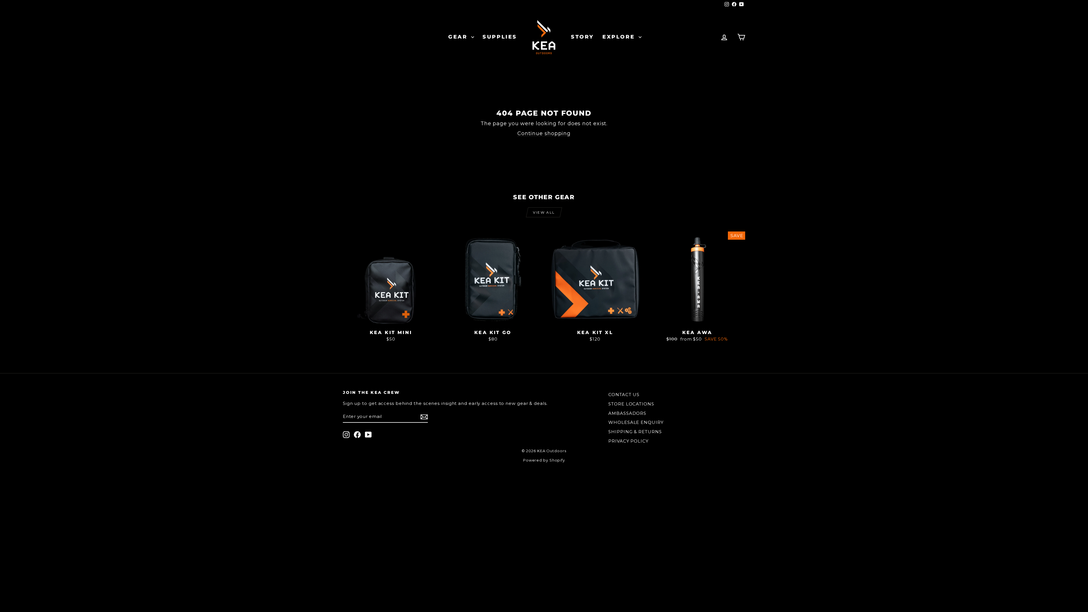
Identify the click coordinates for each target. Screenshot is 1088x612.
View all (544, 212)
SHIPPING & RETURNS (635, 431)
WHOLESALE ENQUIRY (635, 422)
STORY (582, 37)
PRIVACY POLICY (628, 441)
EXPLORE (619, 37)
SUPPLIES (500, 37)
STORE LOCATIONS (631, 404)
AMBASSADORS (627, 413)
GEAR (459, 37)
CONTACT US (623, 394)
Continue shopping (544, 133)
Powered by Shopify (544, 460)
